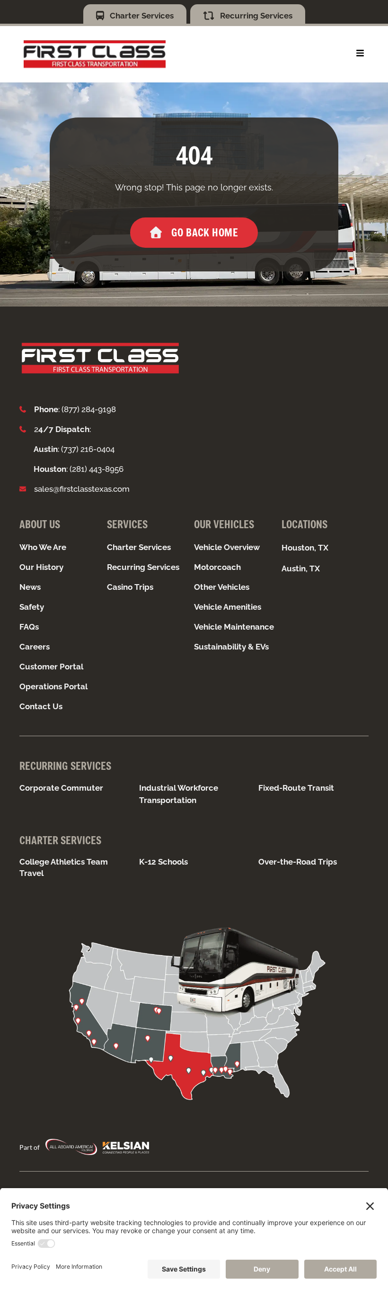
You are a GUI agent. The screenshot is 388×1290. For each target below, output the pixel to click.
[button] (360, 53)
